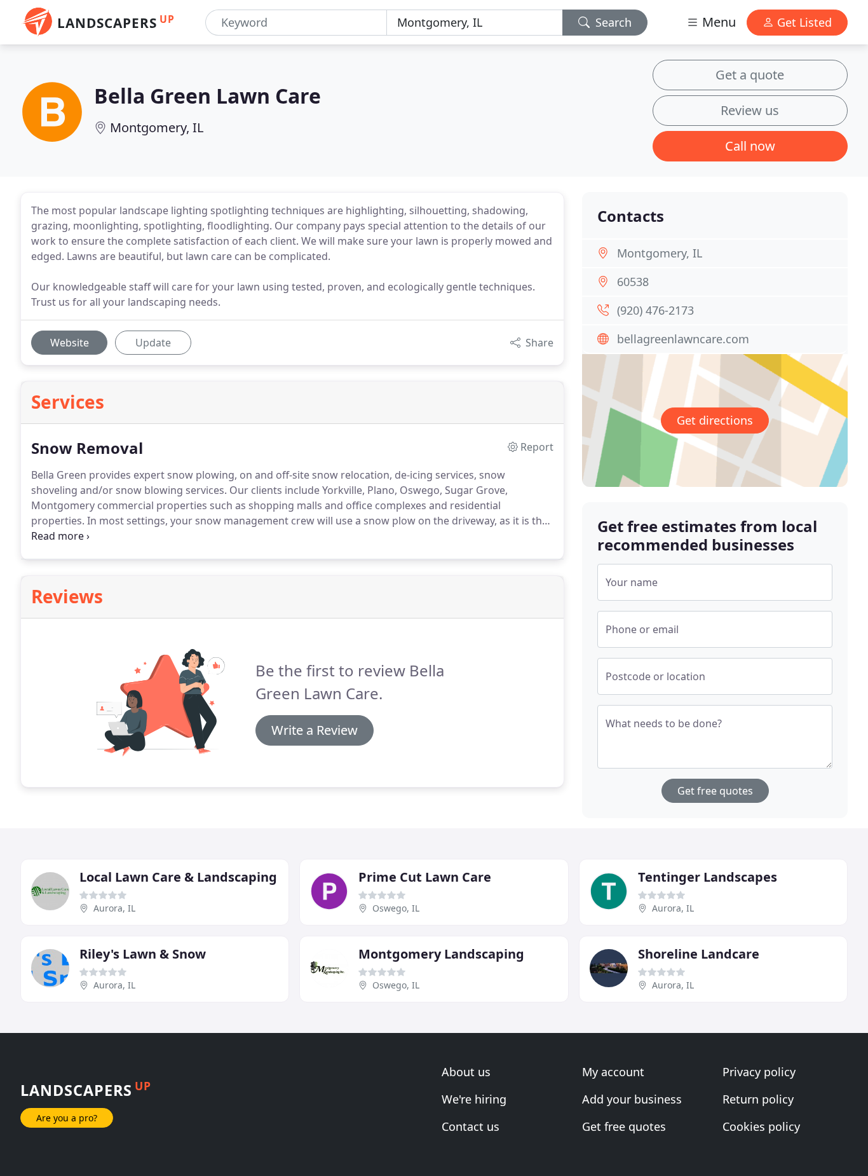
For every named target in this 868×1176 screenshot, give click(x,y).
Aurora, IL (114, 908)
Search (612, 22)
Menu (717, 22)
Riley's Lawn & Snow (142, 953)
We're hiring (474, 1099)
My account (613, 1071)
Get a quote (749, 74)
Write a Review (314, 730)
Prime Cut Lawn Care (424, 876)
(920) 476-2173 (655, 310)
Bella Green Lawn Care (207, 95)
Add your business (632, 1099)
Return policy (758, 1099)
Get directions (715, 420)
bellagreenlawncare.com (683, 338)
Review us (750, 110)
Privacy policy (759, 1071)
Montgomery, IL (156, 127)
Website (69, 343)
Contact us (470, 1126)
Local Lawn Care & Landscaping (178, 876)
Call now (750, 145)
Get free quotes (715, 791)
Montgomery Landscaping (441, 953)
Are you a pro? (66, 1118)
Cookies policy (761, 1126)
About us (466, 1071)
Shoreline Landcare (698, 953)
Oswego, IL (395, 908)
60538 (633, 281)
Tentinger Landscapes (707, 876)
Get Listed (803, 22)
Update (153, 343)
